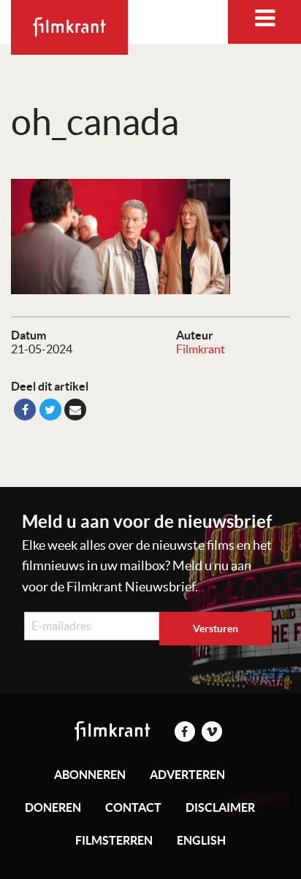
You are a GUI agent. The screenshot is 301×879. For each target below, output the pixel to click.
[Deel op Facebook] (25, 410)
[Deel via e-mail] (75, 410)
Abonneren (90, 774)
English (201, 840)
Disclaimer (220, 807)
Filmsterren (114, 840)
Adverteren (187, 774)
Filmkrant (200, 349)
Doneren (53, 807)
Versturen (215, 628)
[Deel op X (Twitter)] (50, 410)
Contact (133, 807)
